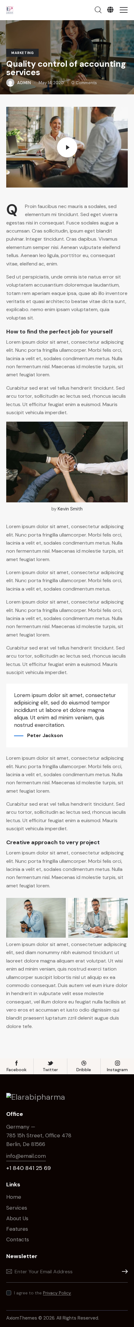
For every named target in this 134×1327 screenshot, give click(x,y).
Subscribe (123, 1271)
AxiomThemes (21, 1318)
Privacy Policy (57, 1293)
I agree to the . (43, 1293)
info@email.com (26, 1156)
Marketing (22, 53)
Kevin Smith (70, 509)
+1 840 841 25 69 (28, 1168)
